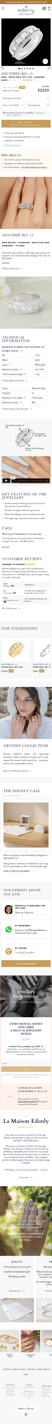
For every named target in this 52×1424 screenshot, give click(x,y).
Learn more (24, 1177)
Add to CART (28, 123)
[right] (45, 61)
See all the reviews (9, 608)
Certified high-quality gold (13, 380)
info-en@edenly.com (29, 1391)
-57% (22, 87)
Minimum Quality (10, 369)
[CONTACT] (44, 8)
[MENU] (3, 8)
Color (5, 364)
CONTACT (6, 1369)
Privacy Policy (43, 1369)
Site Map (31, 1369)
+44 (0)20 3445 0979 (24, 952)
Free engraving (34, 105)
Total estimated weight (12, 374)
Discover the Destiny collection (15, 771)
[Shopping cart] (49, 8)
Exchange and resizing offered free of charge (22, 137)
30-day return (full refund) (14, 133)
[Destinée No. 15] (26, 42)
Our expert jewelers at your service (34, 167)
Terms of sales (18, 1369)
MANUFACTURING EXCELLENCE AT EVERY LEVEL (23, 348)
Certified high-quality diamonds (15, 409)
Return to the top (26, 1408)
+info (36, 1077)
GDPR (26, 1374)
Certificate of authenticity (14, 140)
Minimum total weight (13, 397)
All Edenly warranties (12, 145)
